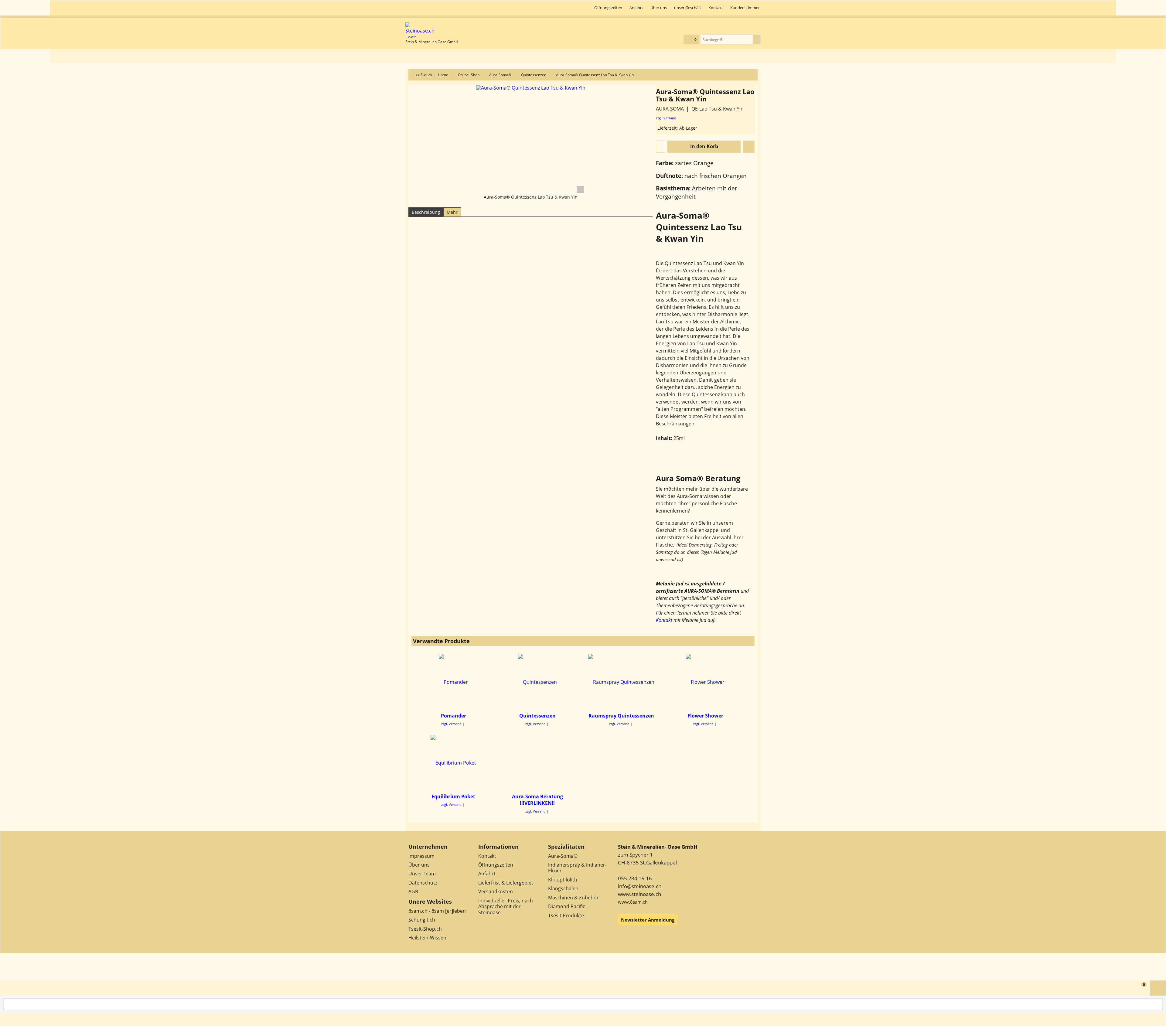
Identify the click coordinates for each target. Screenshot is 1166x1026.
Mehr (452, 212)
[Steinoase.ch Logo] (431, 30)
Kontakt (664, 620)
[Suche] (756, 39)
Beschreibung (426, 212)
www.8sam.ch (633, 902)
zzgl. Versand (666, 118)
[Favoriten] (749, 146)
